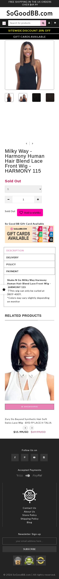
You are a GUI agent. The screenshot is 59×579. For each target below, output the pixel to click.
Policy (11, 264)
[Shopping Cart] (54, 22)
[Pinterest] (24, 457)
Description (15, 250)
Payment (12, 271)
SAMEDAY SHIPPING (31, 407)
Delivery (12, 257)
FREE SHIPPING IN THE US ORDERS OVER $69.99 (30, 3)
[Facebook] (15, 457)
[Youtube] (34, 457)
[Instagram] (44, 457)
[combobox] (24, 23)
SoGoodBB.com (22, 574)
